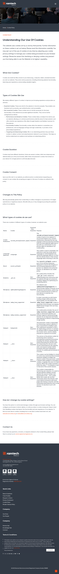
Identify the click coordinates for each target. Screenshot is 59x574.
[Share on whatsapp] (13, 553)
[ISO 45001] (15, 472)
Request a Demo (7, 498)
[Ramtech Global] (9, 4)
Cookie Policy (6, 502)
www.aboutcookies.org (9, 413)
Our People (6, 516)
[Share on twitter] (5, 553)
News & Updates (7, 493)
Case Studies (6, 496)
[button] (55, 4)
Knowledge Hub (7, 528)
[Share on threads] (7, 553)
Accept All (50, 550)
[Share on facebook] (3, 553)
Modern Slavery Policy (9, 504)
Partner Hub (6, 525)
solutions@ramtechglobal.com (23, 434)
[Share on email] (19, 553)
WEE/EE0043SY (18, 481)
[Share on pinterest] (9, 553)
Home (4, 27)
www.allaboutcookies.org (25, 413)
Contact (5, 530)
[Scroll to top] (56, 571)
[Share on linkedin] (11, 553)
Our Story (5, 514)
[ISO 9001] (5, 472)
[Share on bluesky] (15, 553)
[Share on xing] (17, 553)
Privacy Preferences (8, 550)
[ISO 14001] (10, 472)
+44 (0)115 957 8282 (7, 465)
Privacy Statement (8, 500)
